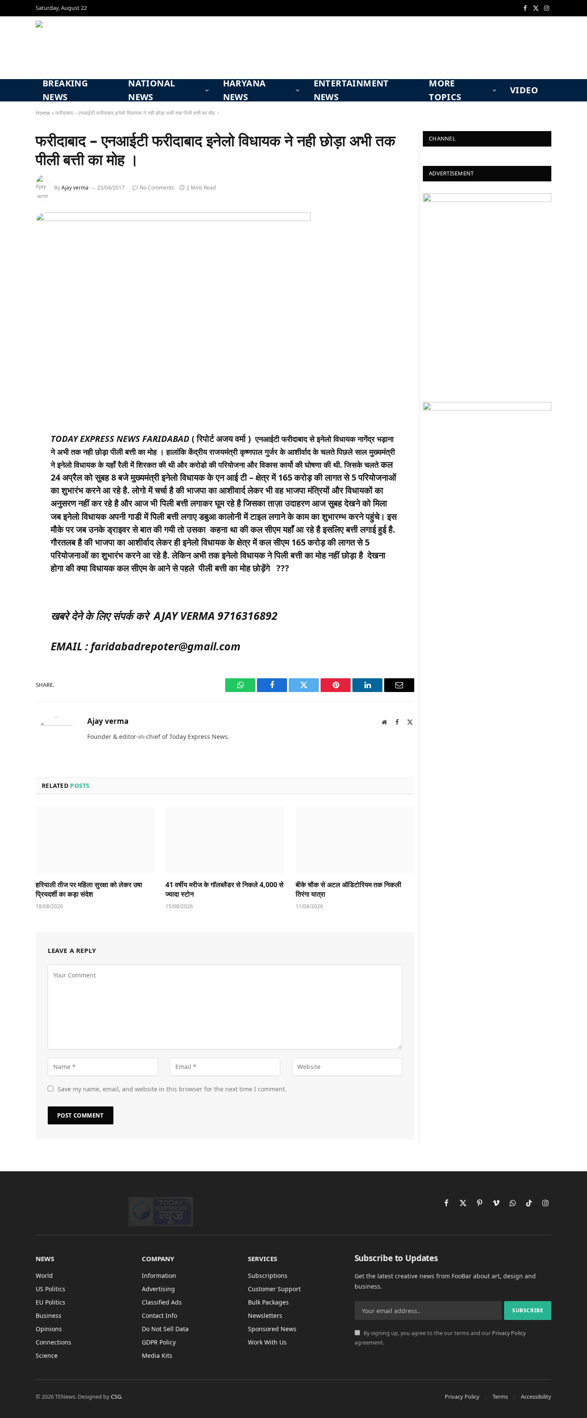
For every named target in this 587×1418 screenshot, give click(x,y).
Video (524, 90)
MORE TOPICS (445, 90)
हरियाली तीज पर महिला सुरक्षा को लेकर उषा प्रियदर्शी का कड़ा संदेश (89, 889)
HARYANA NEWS (244, 90)
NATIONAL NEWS (151, 90)
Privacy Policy (509, 1333)
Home (43, 112)
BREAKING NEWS (65, 90)
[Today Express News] (96, 47)
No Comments (157, 187)
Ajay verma (75, 187)
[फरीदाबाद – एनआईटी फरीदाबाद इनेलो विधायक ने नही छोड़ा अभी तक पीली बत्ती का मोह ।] (173, 218)
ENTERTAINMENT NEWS (351, 90)
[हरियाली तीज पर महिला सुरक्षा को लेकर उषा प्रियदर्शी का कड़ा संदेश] (95, 839)
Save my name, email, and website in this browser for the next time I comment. (172, 1089)
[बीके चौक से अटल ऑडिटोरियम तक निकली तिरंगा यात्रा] (355, 839)
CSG (116, 1396)
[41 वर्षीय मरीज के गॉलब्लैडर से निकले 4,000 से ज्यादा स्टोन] (224, 839)
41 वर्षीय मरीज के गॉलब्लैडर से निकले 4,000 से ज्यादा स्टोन (224, 889)
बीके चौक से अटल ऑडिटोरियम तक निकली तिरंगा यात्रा (348, 889)
